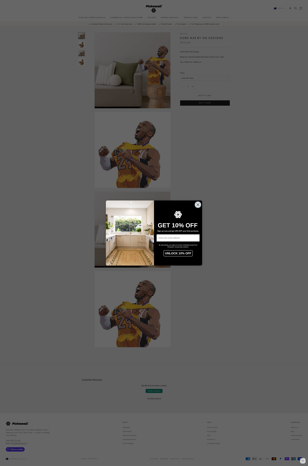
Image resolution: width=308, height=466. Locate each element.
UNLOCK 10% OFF (178, 253)
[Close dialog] (198, 205)
